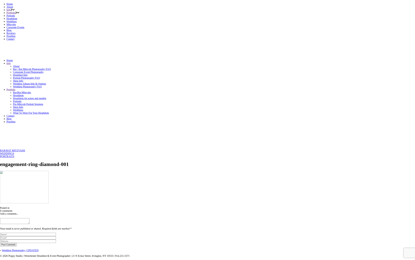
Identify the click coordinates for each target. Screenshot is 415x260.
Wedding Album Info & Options (29, 83)
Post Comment (8, 244)
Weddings (11, 21)
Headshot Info (20, 75)
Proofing (10, 36)
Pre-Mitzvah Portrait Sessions (28, 104)
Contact (10, 39)
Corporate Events (15, 27)
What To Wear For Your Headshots (31, 113)
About (9, 7)
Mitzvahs (11, 24)
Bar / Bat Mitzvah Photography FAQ (32, 69)
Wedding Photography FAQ (27, 86)
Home (9, 4)
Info (8, 9)
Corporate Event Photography (28, 72)
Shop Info (18, 80)
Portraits (10, 15)
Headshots (11, 18)
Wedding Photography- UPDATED (20, 250)
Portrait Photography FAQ (26, 78)
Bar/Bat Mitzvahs (22, 92)
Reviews (10, 33)
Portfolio (10, 12)
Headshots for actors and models (29, 98)
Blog (9, 30)
